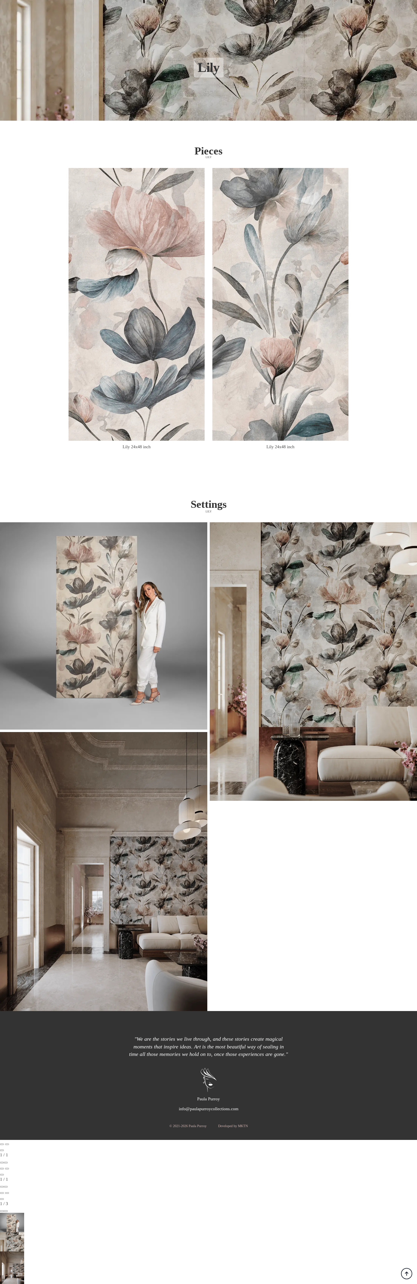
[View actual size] (6, 1162)
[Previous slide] (2, 1144)
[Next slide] (7, 1144)
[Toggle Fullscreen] (2, 1162)
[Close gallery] (2, 1150)
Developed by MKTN (233, 1126)
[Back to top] (406, 1273)
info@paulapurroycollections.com (208, 1108)
